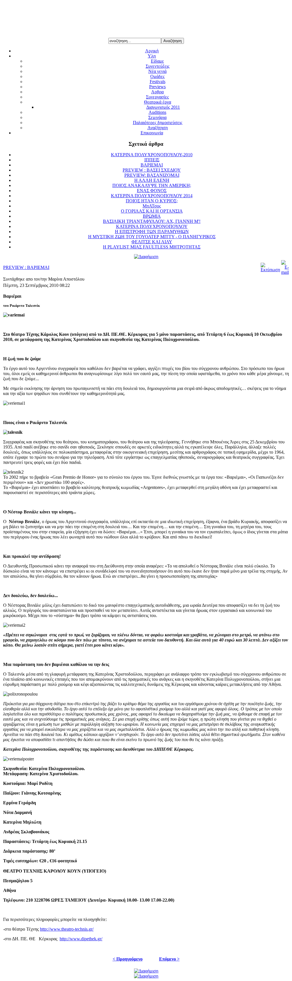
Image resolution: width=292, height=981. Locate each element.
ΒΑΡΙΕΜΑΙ (152, 165)
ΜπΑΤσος (152, 205)
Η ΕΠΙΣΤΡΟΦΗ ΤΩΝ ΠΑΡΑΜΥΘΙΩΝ (152, 231)
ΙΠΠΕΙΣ (151, 159)
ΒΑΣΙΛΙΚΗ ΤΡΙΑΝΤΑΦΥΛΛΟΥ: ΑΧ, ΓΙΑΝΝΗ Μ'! (151, 221)
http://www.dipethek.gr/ (81, 938)
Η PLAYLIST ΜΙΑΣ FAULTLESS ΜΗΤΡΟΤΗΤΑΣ (151, 246)
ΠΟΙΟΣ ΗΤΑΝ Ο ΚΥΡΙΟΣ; (152, 200)
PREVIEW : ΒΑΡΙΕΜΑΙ (26, 267)
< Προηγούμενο (128, 959)
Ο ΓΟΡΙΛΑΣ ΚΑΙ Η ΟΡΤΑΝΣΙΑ (152, 211)
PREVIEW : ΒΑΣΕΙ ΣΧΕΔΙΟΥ (152, 170)
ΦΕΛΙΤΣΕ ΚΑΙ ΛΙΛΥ (151, 241)
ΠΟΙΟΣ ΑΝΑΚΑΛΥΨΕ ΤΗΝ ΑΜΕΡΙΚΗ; (151, 185)
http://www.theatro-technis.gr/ (67, 929)
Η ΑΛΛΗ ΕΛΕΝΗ (151, 180)
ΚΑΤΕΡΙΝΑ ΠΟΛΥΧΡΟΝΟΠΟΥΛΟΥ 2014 (151, 195)
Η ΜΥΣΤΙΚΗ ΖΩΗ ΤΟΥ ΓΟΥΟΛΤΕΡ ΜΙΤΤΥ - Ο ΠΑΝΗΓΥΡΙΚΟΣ (152, 236)
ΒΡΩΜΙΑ (152, 216)
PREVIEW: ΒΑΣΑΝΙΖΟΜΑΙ (151, 175)
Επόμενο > (169, 959)
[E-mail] (285, 272)
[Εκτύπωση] (270, 269)
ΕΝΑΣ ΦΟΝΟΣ (152, 190)
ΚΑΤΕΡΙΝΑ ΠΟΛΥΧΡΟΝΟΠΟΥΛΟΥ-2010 (151, 154)
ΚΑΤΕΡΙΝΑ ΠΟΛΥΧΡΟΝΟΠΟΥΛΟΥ (152, 226)
